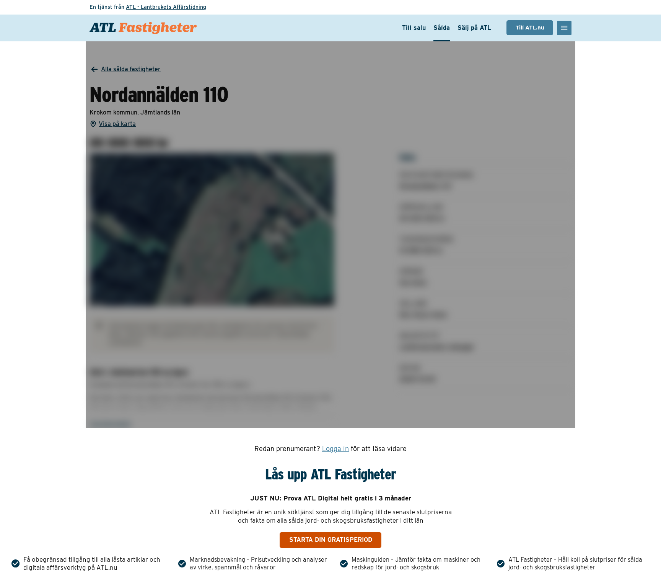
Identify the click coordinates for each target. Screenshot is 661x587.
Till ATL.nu (530, 27)
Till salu (414, 27)
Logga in (335, 449)
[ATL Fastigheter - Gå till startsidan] (143, 28)
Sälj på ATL (474, 27)
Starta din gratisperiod (330, 539)
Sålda (441, 27)
